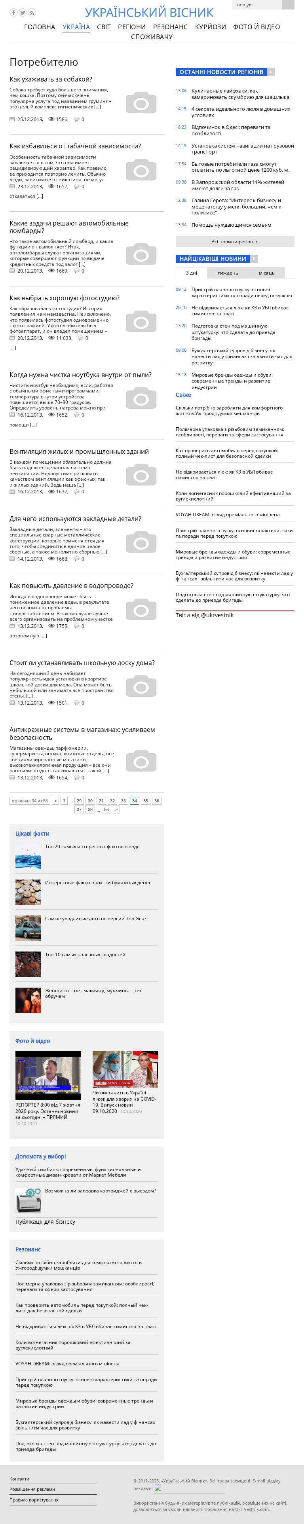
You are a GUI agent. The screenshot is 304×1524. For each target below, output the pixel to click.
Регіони (132, 27)
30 (90, 800)
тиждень (228, 272)
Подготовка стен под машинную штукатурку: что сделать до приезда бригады (85, 1446)
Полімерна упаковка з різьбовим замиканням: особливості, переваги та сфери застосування (84, 1286)
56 (106, 809)
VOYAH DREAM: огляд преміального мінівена (67, 1363)
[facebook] (14, 12)
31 (101, 800)
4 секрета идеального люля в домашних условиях (241, 112)
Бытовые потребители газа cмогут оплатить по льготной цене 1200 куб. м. (240, 167)
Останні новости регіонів (221, 72)
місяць (267, 272)
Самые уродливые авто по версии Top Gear (95, 918)
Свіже (183, 394)
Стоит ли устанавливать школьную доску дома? (82, 662)
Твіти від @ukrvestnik (205, 615)
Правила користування (34, 1500)
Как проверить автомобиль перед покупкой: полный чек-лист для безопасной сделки (81, 1308)
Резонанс (170, 27)
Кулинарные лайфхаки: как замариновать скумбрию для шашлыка (240, 93)
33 (123, 800)
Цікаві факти (32, 833)
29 (79, 800)
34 (134, 800)
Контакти (19, 1479)
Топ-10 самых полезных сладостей (85, 954)
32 (112, 800)
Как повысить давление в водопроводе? (71, 585)
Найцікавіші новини (213, 258)
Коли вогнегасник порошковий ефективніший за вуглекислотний (73, 1345)
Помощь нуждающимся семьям (232, 224)
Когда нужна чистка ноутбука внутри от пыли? (81, 374)
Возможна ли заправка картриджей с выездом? (100, 1190)
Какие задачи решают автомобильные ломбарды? (69, 227)
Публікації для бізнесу (45, 1221)
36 (156, 800)
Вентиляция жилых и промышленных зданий (79, 451)
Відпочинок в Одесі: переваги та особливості (231, 130)
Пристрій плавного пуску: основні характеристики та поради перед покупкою (86, 1382)
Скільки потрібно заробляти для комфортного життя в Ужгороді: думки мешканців (78, 1265)
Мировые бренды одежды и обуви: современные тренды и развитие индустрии (84, 1403)
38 (90, 809)
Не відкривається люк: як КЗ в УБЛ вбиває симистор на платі (85, 1326)
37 (79, 809)
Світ (104, 27)
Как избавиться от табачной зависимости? (75, 146)
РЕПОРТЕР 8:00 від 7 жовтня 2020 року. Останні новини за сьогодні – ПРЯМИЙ (47, 1110)
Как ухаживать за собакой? (51, 79)
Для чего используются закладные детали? (75, 518)
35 (145, 800)
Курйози (210, 27)
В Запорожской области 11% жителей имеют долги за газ (238, 185)
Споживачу (152, 36)
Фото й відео (256, 27)
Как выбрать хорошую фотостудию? (65, 298)
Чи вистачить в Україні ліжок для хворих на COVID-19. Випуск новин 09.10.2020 (124, 1102)
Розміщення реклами (32, 1489)
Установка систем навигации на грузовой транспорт (243, 148)
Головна (39, 27)
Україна (76, 27)
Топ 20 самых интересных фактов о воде (92, 846)
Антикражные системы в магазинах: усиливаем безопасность (82, 733)
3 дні (191, 272)
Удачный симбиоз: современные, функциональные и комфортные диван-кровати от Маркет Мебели (78, 1172)
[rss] (32, 12)
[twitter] (23, 12)
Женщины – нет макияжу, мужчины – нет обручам (93, 993)
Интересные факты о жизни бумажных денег (98, 882)
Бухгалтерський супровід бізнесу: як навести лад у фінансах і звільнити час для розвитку (86, 1425)
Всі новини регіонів (234, 241)
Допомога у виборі (40, 1156)
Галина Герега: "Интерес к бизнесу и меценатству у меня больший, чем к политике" (236, 206)
